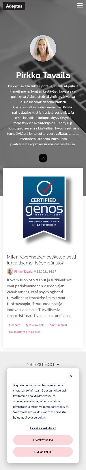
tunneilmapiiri (58, 325)
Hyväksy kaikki (43, 440)
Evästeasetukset (43, 428)
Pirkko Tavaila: (24, 271)
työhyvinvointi (35, 325)
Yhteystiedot (41, 365)
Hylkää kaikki (43, 452)
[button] (80, 5)
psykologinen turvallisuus (24, 331)
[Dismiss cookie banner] (71, 376)
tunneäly (14, 325)
